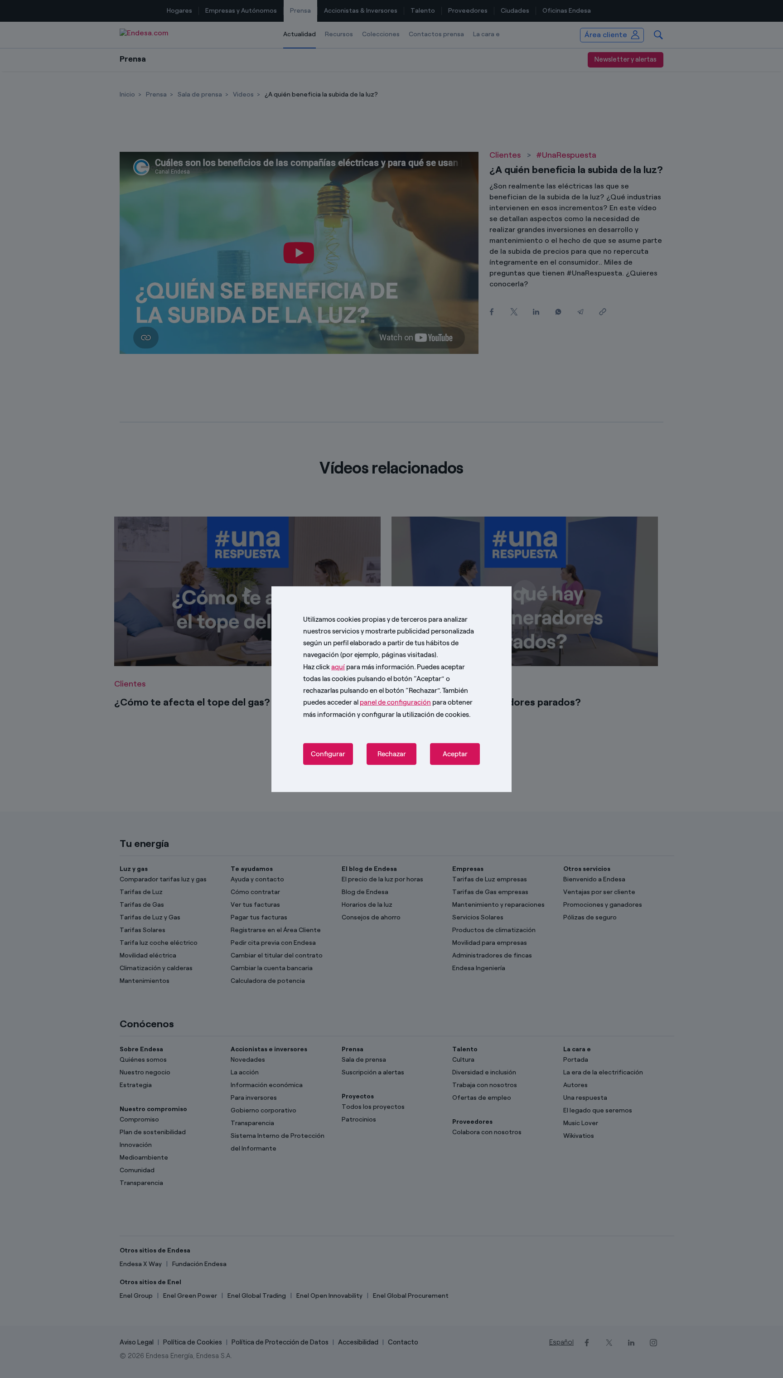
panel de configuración (395, 702)
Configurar (328, 754)
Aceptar (455, 754)
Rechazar (391, 754)
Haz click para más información (358, 666)
